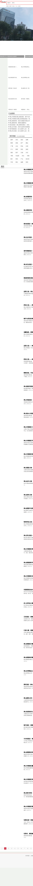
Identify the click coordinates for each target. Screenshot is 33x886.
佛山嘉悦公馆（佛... (25, 88)
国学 (11, 139)
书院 (11, 155)
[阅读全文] (30, 200)
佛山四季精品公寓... (25, 77)
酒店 (11, 152)
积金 (22, 146)
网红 (17, 162)
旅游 (27, 149)
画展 (22, 162)
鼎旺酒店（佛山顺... (12, 88)
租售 (11, 143)
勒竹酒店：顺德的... (25, 98)
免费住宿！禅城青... (12, 109)
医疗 (17, 152)
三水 (16, 6)
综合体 (27, 159)
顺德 (10, 6)
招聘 (27, 139)
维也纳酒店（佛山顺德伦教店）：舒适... (20, 125)
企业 (17, 146)
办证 (27, 152)
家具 (27, 162)
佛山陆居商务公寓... (12, 98)
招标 (22, 139)
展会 (27, 143)
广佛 (11, 146)
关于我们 (27, 855)
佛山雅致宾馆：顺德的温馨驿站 (18, 122)
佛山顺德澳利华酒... (12, 77)
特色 (22, 149)
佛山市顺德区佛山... (25, 67)
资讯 (17, 139)
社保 (27, 146)
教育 (17, 149)
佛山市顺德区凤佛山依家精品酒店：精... (20, 118)
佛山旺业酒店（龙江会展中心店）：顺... (20, 131)
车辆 (28, 155)
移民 (17, 159)
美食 (17, 143)
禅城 (7, 6)
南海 (13, 6)
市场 (11, 162)
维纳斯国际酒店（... (12, 67)
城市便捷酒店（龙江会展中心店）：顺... (20, 129)
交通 (22, 152)
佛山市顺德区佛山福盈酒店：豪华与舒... (20, 116)
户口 (11, 149)
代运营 (17, 155)
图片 (11, 159)
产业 (22, 159)
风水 (23, 155)
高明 (19, 6)
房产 (22, 143)
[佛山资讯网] (3, 1)
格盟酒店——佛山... (25, 109)
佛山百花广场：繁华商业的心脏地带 (8, 56)
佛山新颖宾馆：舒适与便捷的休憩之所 (20, 120)
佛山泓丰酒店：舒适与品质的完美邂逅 (20, 127)
